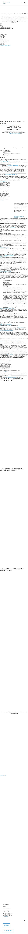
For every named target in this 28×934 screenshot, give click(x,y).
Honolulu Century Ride (23, 18)
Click (10, 133)
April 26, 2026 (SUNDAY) (6, 28)
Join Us (6, 925)
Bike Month (13, 18)
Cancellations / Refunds (4, 371)
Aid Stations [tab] (2, 35)
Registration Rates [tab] (3, 32)
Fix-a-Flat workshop (12, 165)
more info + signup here (11, 174)
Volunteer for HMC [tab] (3, 34)
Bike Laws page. (24, 301)
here (2, 200)
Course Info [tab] (2, 29)
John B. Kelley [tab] (2, 36)
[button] (14, 125)
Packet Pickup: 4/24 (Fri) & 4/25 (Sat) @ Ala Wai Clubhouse (10, 124)
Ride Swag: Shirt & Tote (4, 181)
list (7, 354)
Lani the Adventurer (20, 327)
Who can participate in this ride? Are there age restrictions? (10, 340)
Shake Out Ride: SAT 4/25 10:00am (6, 324)
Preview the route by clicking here (6, 330)
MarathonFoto (2, 360)
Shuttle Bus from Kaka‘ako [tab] (4, 33)
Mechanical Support (3, 256)
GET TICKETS (13, 227)
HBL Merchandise (4, 161)
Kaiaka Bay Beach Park (4, 248)
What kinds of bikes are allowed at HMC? (7, 308)
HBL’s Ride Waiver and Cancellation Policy (11, 377)
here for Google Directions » (16, 133)
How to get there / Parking (4, 247)
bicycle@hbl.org (5, 916)
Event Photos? (2, 359)
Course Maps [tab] (2, 30)
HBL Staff (4, 906)
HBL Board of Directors (7, 908)
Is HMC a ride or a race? (4, 320)
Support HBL (8, 930)
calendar (11, 354)
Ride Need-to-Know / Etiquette (5, 271)
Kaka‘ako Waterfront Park (9, 255)
